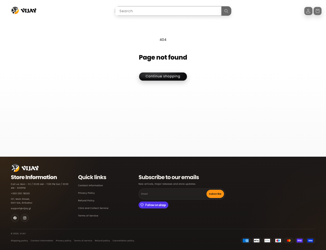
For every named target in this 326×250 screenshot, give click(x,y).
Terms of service (83, 241)
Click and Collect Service (93, 208)
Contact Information (90, 185)
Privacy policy (63, 241)
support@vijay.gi (21, 208)
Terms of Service (88, 215)
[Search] (226, 11)
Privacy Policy (86, 193)
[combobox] (173, 11)
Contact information (42, 241)
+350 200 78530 (20, 193)
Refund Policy (86, 200)
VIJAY (23, 233)
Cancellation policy (123, 241)
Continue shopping (163, 76)
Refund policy (102, 241)
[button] (318, 11)
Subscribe (215, 193)
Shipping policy (19, 241)
